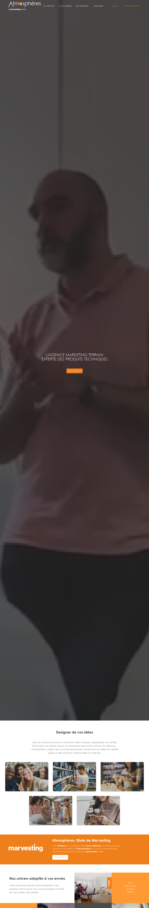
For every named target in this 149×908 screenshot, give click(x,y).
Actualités (98, 6)
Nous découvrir (74, 371)
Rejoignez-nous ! (132, 6)
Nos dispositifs (82, 6)
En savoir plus (60, 857)
